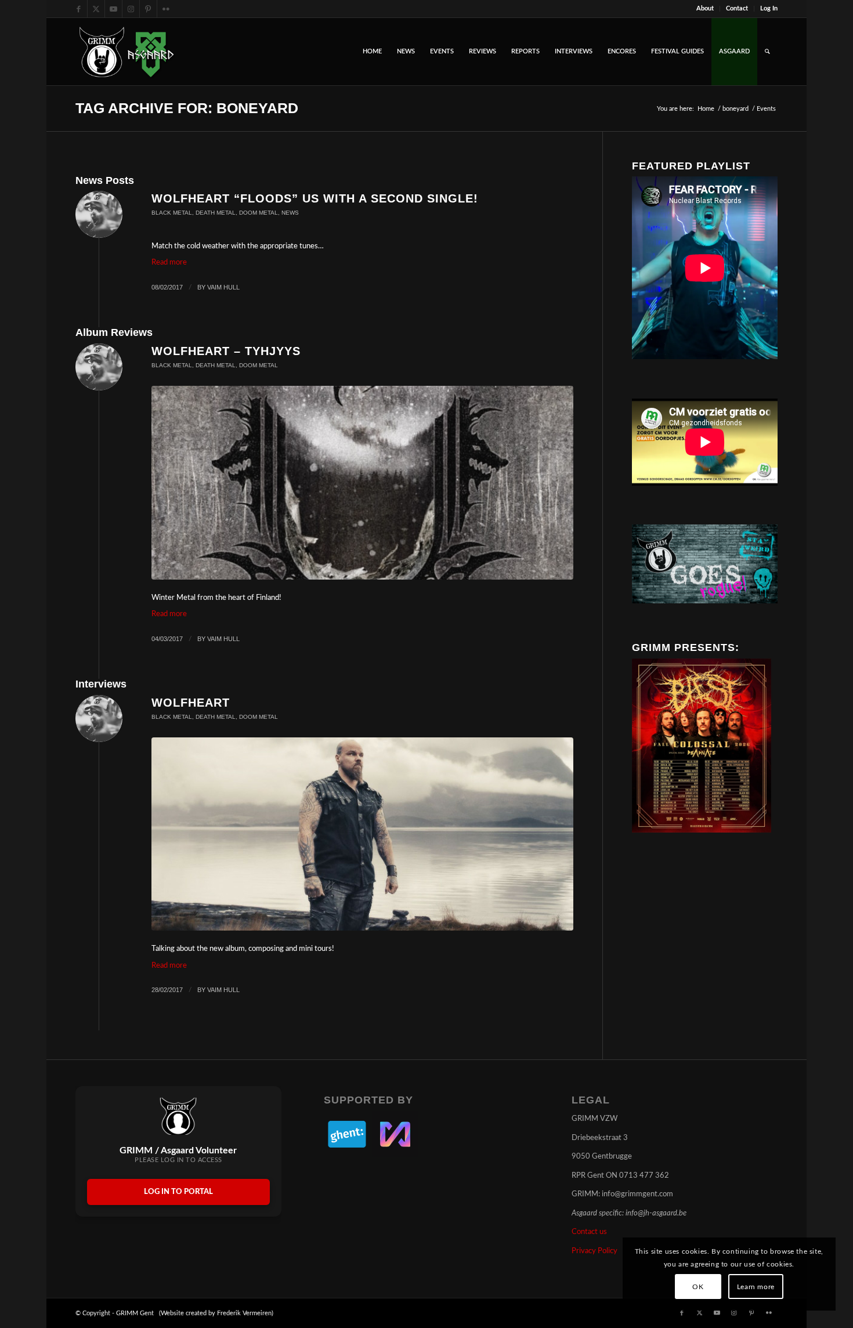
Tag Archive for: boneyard (186, 108)
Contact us (589, 1232)
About (705, 8)
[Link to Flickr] (166, 8)
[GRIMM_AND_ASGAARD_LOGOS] (126, 51)
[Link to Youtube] (113, 8)
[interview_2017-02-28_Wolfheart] (362, 834)
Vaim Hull (223, 287)
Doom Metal (258, 212)
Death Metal (216, 212)
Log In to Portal (178, 1192)
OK (697, 1286)
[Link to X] (96, 8)
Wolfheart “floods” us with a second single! (314, 198)
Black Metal (171, 212)
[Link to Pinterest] (148, 8)
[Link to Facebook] (78, 8)
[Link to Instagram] (130, 8)
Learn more (756, 1286)
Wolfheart (190, 702)
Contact (737, 8)
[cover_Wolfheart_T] (362, 482)
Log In (769, 8)
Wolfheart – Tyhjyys (226, 351)
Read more (169, 262)
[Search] (767, 51)
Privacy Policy (594, 1251)
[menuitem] (705, 9)
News (290, 212)
